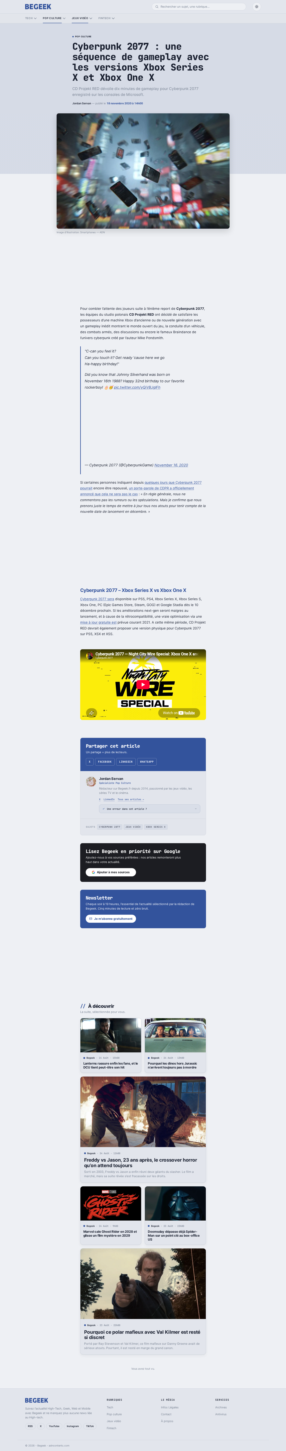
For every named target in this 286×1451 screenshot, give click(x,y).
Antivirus (221, 1414)
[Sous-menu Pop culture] (64, 18)
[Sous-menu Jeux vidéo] (90, 18)
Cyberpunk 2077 (109, 826)
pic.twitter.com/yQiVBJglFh (137, 387)
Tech (29, 18)
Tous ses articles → (131, 799)
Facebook (104, 761)
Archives (221, 1407)
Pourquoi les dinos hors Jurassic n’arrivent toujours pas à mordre (172, 1065)
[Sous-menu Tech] (35, 18)
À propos (167, 1421)
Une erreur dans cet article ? (127, 809)
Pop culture (52, 18)
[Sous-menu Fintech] (113, 18)
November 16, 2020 (171, 465)
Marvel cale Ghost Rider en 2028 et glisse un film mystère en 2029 (110, 1233)
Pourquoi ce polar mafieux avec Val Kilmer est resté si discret (142, 1334)
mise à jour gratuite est (98, 622)
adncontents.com (59, 1445)
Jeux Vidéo (133, 826)
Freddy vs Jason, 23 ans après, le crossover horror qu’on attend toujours (140, 1162)
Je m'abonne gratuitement (113, 919)
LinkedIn (125, 761)
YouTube (54, 1426)
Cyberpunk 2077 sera (97, 599)
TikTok (90, 1426)
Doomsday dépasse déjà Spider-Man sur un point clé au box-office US (174, 1235)
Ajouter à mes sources (113, 872)
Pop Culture (83, 37)
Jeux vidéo (80, 18)
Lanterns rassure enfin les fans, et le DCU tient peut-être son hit (110, 1065)
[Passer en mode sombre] (256, 6)
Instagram (73, 1426)
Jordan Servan (81, 103)
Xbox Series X (156, 826)
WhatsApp (147, 761)
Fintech (104, 18)
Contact (166, 1414)
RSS (30, 1426)
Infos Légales (170, 1407)
